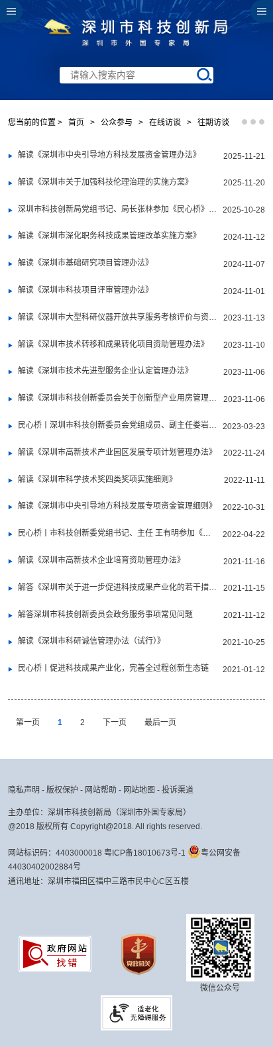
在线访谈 (165, 122)
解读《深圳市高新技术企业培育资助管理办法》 (101, 560)
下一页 (116, 722)
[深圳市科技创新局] (136, 48)
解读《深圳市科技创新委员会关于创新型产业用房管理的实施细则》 (117, 398)
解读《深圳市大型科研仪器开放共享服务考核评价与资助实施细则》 (117, 317)
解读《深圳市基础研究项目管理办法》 (85, 263)
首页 (76, 122)
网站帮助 (101, 790)
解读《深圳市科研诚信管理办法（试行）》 (91, 641)
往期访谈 (213, 122)
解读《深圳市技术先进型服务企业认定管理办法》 (105, 370)
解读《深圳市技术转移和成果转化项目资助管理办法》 (113, 344)
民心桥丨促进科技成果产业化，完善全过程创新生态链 (113, 668)
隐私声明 (24, 790)
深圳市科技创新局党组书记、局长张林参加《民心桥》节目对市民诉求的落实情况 (117, 209)
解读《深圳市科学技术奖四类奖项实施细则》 (97, 479)
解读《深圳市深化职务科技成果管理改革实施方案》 (109, 235)
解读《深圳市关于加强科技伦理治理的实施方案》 (105, 182)
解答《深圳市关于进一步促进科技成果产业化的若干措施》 (117, 587)
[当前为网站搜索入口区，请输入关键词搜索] (136, 50)
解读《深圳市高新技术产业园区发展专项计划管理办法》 (117, 452)
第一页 (29, 722)
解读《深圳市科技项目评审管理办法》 (85, 290)
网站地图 (139, 790)
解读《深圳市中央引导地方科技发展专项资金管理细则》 (117, 506)
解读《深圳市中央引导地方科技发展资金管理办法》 (109, 155)
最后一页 (160, 722)
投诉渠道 (177, 790)
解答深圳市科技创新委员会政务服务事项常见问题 (105, 614)
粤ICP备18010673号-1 (145, 853)
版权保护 (62, 790)
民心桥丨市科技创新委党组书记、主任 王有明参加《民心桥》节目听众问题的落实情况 (117, 533)
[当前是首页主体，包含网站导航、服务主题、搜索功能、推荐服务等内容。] (136, 50)
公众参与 (117, 122)
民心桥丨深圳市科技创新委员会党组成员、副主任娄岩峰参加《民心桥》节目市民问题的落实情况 (117, 425)
